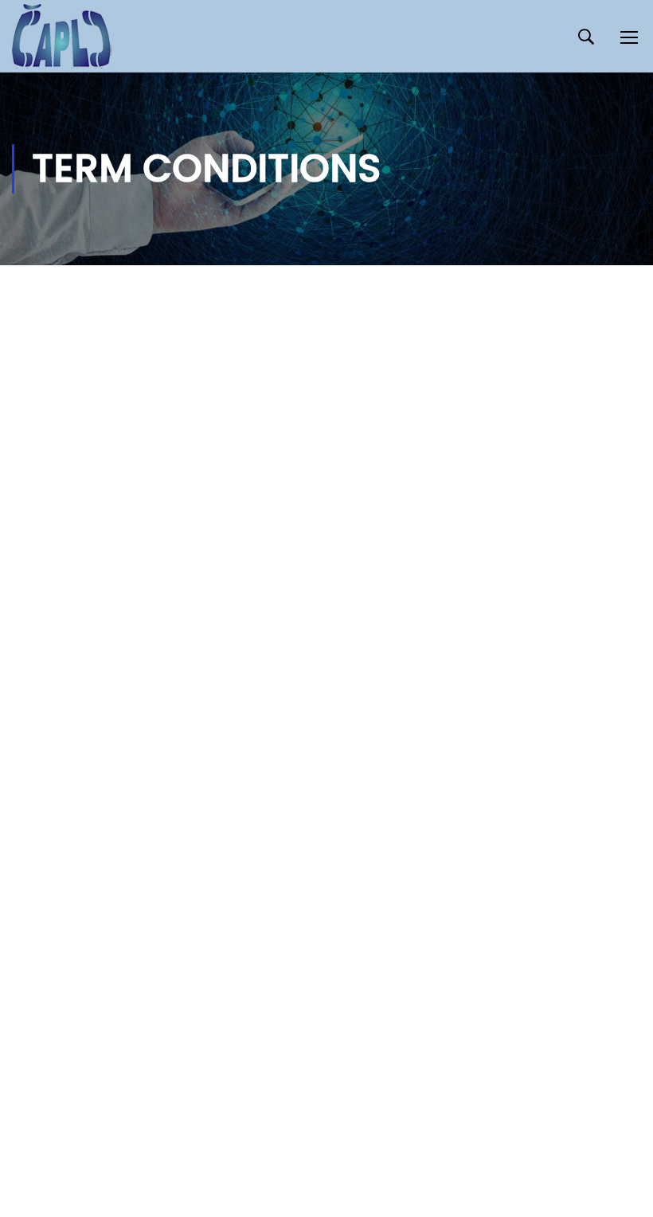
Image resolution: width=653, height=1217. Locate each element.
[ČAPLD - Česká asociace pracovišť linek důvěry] (61, 36)
